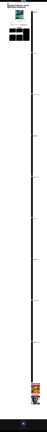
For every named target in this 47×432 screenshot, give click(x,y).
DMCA (31, 2)
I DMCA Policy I (25, 428)
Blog (17, 2)
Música (19, 2)
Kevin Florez (22, 22)
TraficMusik (27, 22)
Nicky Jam (25, 22)
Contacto (29, 2)
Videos (26, 2)
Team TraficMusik (19, 428)
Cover (18, 22)
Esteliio (20, 22)
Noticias (21, 2)
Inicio (15, 2)
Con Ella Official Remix (15, 22)
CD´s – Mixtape (24, 2)
